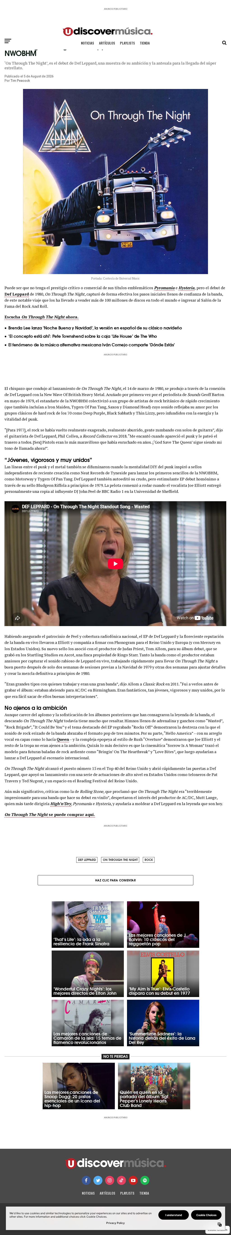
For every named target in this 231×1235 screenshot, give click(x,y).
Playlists (127, 42)
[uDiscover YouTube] (133, 1180)
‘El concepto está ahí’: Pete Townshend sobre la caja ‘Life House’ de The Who (82, 336)
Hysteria (186, 287)
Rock (149, 859)
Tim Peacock (20, 80)
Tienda (145, 42)
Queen (63, 739)
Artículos (107, 42)
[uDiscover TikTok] (121, 1180)
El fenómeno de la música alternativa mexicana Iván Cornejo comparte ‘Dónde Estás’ (91, 344)
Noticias (87, 42)
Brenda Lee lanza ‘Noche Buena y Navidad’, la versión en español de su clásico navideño (95, 327)
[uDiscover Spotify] (144, 1180)
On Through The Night (120, 859)
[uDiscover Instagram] (109, 1180)
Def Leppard (17, 294)
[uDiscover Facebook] (86, 1180)
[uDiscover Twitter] (97, 1180)
